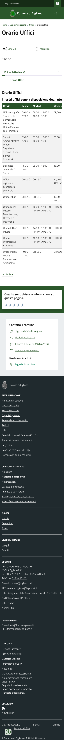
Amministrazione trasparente (17, 440)
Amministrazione (18, 24)
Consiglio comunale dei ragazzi (17, 450)
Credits (56, 724)
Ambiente (7, 472)
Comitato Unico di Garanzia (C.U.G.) (19, 435)
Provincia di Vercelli (11, 654)
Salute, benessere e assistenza (18, 496)
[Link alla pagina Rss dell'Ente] (4, 708)
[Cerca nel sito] (54, 13)
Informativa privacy (12, 664)
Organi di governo (11, 415)
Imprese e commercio (13, 491)
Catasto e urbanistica (13, 486)
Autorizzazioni (9, 482)
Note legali (7, 668)
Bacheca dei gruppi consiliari (16, 455)
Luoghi (5, 545)
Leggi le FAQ (8, 681)
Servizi (36, 724)
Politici (5, 425)
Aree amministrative (12, 400)
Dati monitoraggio (11, 724)
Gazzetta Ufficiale (11, 659)
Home (4, 24)
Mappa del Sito (22, 728)
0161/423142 (19, 578)
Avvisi (5, 528)
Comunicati (7, 523)
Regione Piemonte (12, 3)
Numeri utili (8, 608)
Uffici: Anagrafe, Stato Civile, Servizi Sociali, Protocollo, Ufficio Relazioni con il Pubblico (32, 595)
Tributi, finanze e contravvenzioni (19, 501)
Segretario (7, 445)
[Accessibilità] (8, 731)
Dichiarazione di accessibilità (16, 673)
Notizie (5, 518)
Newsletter (8, 713)
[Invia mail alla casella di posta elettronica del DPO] (22, 625)
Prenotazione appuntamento (17, 689)
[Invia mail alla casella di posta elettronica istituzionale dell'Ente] (21, 583)
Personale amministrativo (15, 420)
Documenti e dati (10, 405)
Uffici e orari (8, 603)
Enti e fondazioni (10, 410)
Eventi (5, 550)
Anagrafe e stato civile (13, 477)
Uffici (31, 24)
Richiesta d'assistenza (13, 693)
